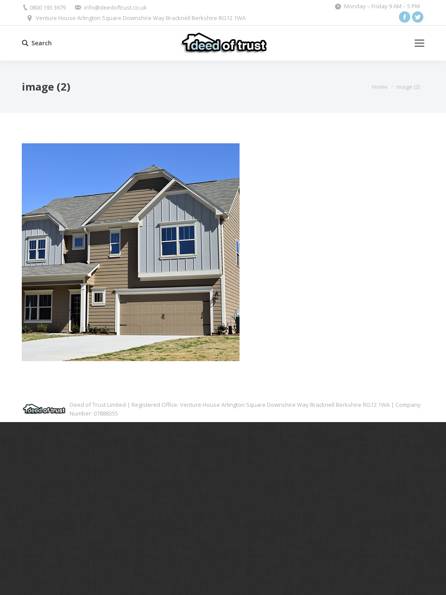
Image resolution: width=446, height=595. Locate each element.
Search (41, 43)
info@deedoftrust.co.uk (115, 7)
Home (380, 87)
